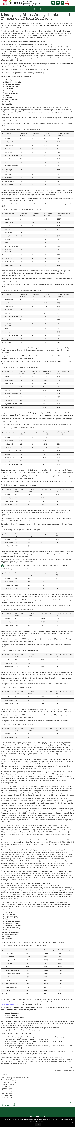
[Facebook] (53, 3)
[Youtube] (58, 3)
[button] (2, 566)
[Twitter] (62, 3)
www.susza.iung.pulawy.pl (10, 1004)
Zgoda (38, 1124)
